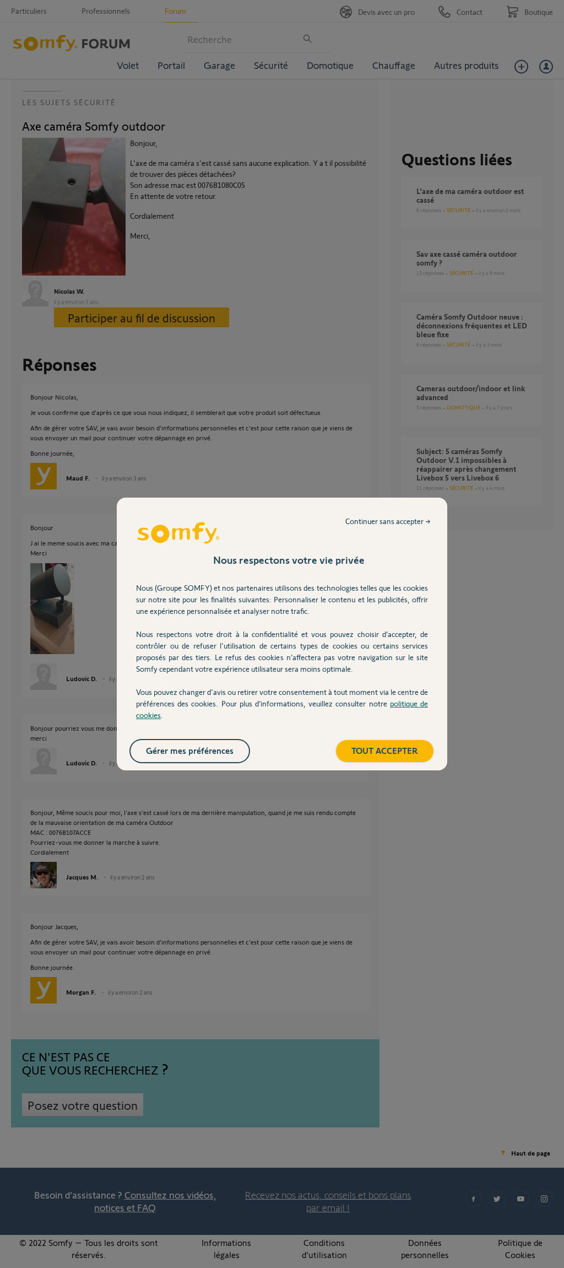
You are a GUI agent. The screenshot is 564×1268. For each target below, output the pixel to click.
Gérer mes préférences (190, 750)
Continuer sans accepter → (388, 521)
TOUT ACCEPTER (384, 750)
